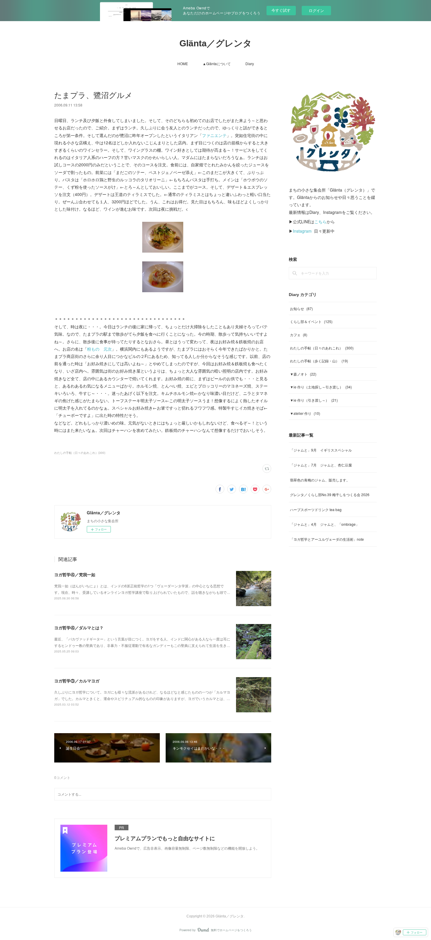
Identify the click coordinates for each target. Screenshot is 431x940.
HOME (182, 63)
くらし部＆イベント (311, 321)
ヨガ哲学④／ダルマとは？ (78, 627)
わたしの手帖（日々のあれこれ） (322, 347)
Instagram (302, 231)
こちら (320, 221)
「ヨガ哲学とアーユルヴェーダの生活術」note (327, 539)
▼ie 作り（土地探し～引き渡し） (321, 386)
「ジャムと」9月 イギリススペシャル (321, 449)
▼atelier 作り (305, 413)
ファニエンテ (214, 135)
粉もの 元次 (99, 349)
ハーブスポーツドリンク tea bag (316, 509)
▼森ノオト (303, 373)
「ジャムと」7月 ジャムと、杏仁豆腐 (321, 464)
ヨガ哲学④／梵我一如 (74, 574)
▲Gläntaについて (217, 63)
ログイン (316, 10)
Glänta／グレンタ (215, 43)
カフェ (298, 334)
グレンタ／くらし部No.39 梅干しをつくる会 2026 (329, 494)
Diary (249, 63)
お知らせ (301, 308)
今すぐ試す (281, 10)
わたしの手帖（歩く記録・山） (319, 360)
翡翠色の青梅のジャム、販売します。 (320, 479)
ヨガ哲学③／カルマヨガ (76, 681)
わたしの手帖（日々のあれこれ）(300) (79, 453)
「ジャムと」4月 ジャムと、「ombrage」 (324, 524)
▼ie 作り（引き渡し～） (314, 400)
